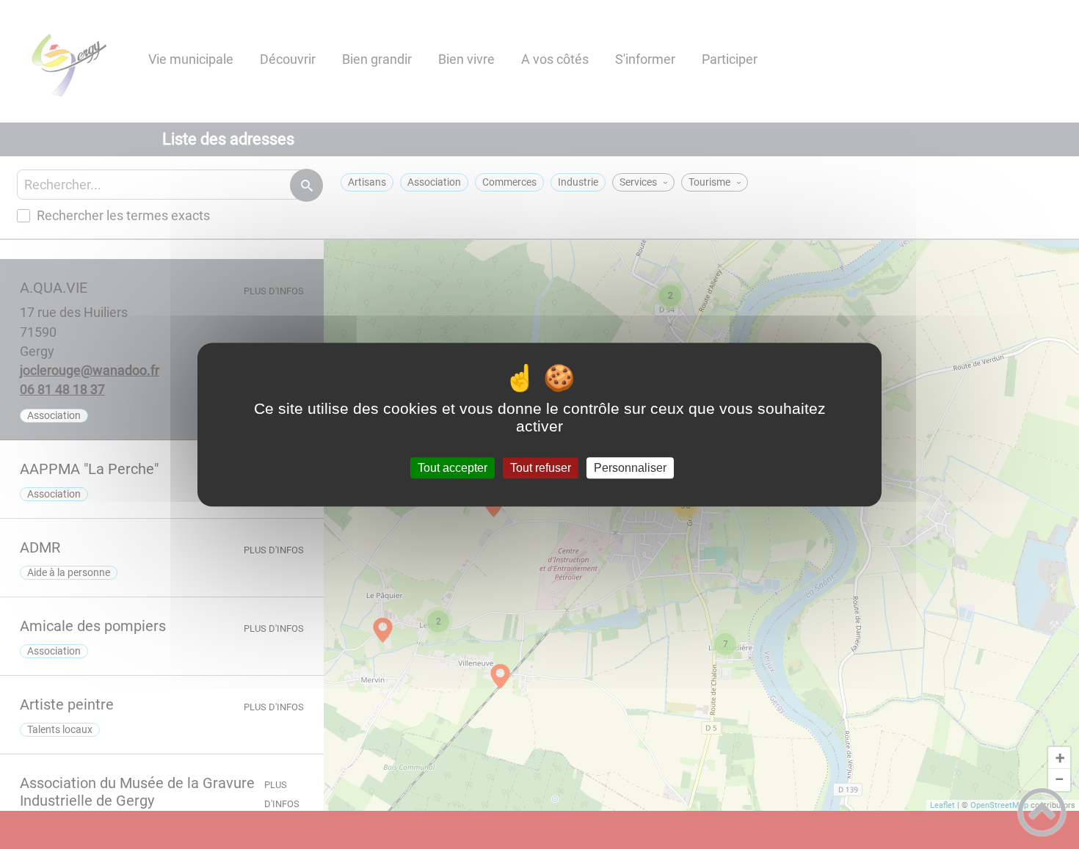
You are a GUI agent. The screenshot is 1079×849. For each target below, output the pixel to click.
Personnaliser (630, 468)
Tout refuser (540, 468)
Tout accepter (452, 468)
